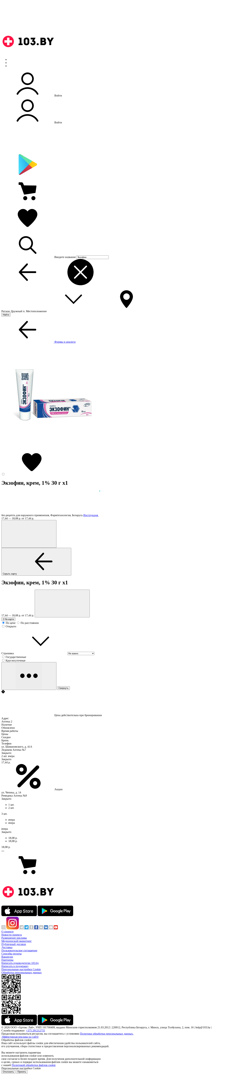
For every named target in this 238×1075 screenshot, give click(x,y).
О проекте (7, 931)
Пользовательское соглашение (19, 950)
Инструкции (15, 65)
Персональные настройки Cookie (21, 969)
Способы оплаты (11, 953)
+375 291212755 (35, 1030)
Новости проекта (11, 934)
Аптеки (12, 62)
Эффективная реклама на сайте (20, 1036)
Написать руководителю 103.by (20, 963)
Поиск (12, 59)
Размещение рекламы (14, 937)
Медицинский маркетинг (16, 941)
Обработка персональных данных (21, 972)
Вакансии (7, 956)
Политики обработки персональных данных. (106, 1033)
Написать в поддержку (15, 966)
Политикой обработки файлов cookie (34, 1065)
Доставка (6, 947)
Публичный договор (13, 944)
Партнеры (7, 959)
